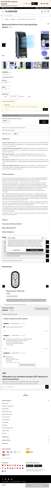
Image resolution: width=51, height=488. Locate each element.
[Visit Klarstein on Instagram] (2, 479)
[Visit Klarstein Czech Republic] (22, 465)
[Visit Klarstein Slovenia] (2, 471)
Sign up (45, 109)
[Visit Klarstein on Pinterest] (11, 479)
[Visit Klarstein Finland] (15, 468)
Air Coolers (13, 19)
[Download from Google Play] (38, 466)
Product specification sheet (6, 74)
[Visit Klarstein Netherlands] (20, 468)
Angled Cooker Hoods (7, 414)
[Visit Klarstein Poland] (5, 468)
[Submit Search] (2, 15)
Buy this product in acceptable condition (13, 118)
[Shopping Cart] (48, 11)
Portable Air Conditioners (8, 406)
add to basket (44, 122)
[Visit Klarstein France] (10, 465)
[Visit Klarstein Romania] (10, 468)
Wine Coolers (5, 403)
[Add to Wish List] (48, 24)
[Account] (42, 11)
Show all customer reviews (27, 365)
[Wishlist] (45, 11)
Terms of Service (35, 470)
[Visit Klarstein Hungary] (2, 468)
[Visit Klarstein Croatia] (7, 468)
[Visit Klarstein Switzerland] (7, 465)
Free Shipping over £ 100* (43, 8)
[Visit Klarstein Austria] (5, 465)
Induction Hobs (5, 430)
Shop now (33, 3)
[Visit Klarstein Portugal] (22, 468)
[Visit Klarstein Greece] (5, 471)
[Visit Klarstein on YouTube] (8, 479)
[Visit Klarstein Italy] (12, 465)
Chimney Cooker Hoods (7, 427)
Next (47, 45)
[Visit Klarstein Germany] (2, 465)
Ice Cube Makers (6, 419)
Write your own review (42, 308)
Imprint (24, 481)
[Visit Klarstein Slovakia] (20, 465)
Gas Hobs (4, 433)
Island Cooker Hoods (7, 411)
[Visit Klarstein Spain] (15, 465)
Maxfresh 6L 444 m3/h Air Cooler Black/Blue (26, 19)
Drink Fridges (5, 422)
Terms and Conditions (15, 481)
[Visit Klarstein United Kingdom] (17, 465)
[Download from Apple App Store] (29, 466)
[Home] (3, 19)
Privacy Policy (28, 470)
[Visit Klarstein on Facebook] (5, 479)
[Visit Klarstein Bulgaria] (12, 468)
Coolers (7, 19)
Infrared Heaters (6, 417)
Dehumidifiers (5, 408)
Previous (3, 45)
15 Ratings (11, 27)
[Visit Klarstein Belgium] (17, 468)
